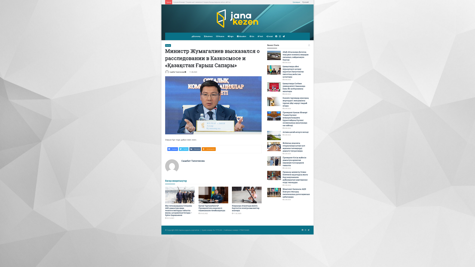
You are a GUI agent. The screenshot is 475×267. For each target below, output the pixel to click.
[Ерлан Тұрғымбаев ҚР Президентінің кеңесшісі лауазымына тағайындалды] (213, 195)
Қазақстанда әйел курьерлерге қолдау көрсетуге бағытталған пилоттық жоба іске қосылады (293, 71)
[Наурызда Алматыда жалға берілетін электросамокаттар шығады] (247, 195)
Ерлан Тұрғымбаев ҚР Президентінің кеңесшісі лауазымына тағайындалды (212, 208)
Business (209, 36)
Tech (261, 36)
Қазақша (296, 2)
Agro (232, 36)
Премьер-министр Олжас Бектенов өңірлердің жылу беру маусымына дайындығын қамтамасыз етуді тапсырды (295, 177)
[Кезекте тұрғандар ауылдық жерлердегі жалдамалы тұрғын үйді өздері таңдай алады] (274, 101)
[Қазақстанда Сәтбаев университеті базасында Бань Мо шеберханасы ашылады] (274, 87)
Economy (197, 36)
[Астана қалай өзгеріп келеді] (274, 135)
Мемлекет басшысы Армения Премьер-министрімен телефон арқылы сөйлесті (204, 2)
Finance (221, 36)
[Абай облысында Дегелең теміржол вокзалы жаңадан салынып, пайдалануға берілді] (274, 55)
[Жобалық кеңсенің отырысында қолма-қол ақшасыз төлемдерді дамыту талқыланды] (274, 146)
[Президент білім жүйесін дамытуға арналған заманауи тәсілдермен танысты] (274, 161)
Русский (305, 2)
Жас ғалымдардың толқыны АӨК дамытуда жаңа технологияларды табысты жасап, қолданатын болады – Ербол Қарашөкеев (178, 210)
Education (242, 36)
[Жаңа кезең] (237, 18)
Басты (168, 45)
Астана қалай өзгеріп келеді (296, 132)
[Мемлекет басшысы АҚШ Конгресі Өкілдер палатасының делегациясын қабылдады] (274, 192)
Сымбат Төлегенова (177, 72)
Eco (252, 36)
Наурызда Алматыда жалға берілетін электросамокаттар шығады (245, 208)
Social (270, 36)
